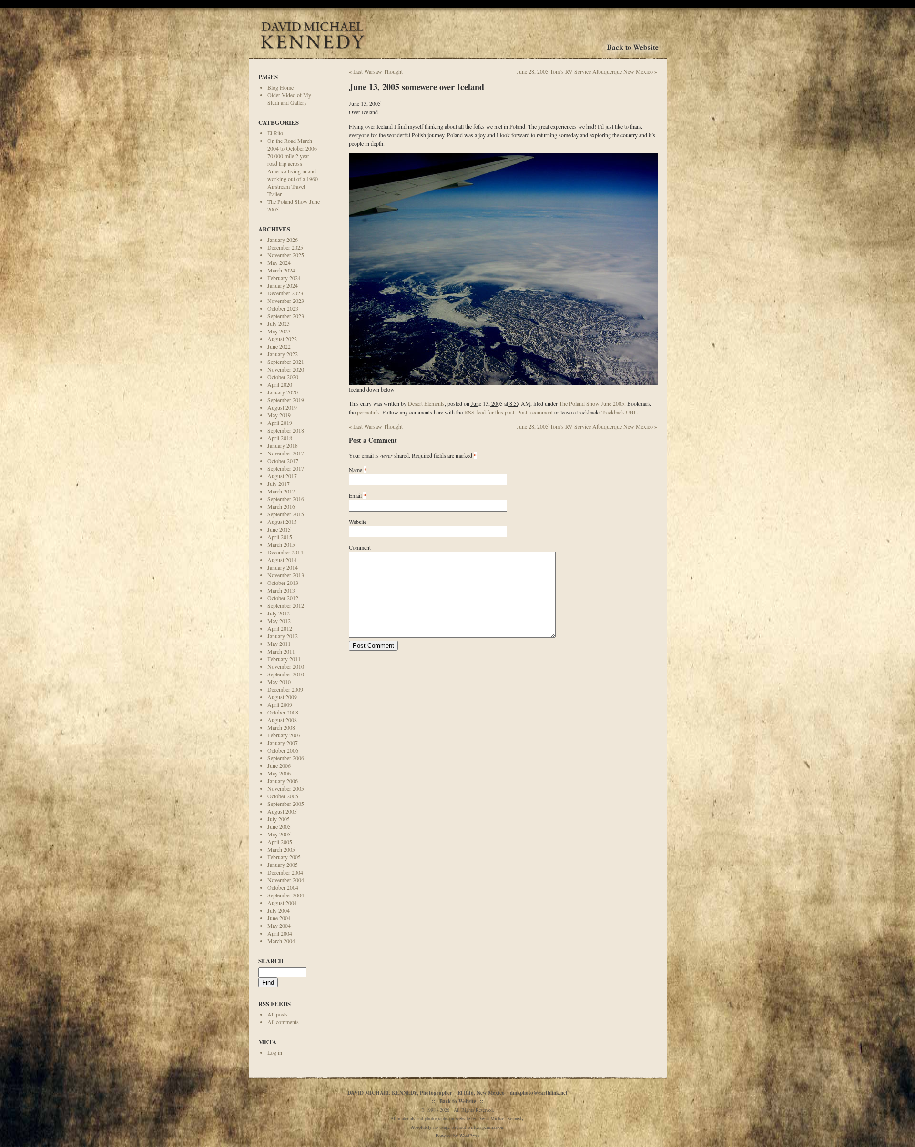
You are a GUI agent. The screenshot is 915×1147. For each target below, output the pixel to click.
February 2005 (284, 857)
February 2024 (284, 278)
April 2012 (279, 628)
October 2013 (282, 582)
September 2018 (285, 430)
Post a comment (535, 412)
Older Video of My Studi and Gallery (289, 98)
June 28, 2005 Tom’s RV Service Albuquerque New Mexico (587, 71)
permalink (368, 412)
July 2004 (278, 910)
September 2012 (285, 605)
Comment (360, 547)
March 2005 (281, 849)
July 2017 (278, 483)
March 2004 (281, 941)
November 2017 (285, 453)
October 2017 (282, 460)
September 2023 (285, 316)
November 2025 (285, 255)
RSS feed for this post (489, 412)
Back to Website (457, 1101)
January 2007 (282, 742)
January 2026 (282, 239)
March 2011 (281, 651)
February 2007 (284, 735)
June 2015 (279, 529)
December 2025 (285, 247)
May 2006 (279, 773)
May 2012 (279, 620)
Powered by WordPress (457, 1135)
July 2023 (278, 323)
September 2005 (285, 803)
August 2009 (282, 697)
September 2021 (285, 361)
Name (355, 469)
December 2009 (285, 689)
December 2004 (285, 872)
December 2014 (285, 552)
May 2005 (279, 834)
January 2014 (282, 567)
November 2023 (285, 300)
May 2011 (279, 643)
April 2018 (279, 438)
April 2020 (279, 384)
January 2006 (282, 781)
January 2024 (282, 285)
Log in (274, 1052)
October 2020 (282, 377)
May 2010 (279, 681)
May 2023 (279, 331)
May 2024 (279, 262)
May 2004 (279, 925)
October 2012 (282, 598)
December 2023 (285, 293)
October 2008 (282, 712)
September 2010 (285, 674)
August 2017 (282, 476)
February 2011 (284, 659)
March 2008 (281, 727)
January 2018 (282, 445)
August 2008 (282, 720)
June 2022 (279, 346)
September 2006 (285, 758)
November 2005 (285, 788)
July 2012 (278, 613)
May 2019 (279, 415)
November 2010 (285, 666)
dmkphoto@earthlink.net (539, 1093)
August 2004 (282, 902)
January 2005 (282, 864)
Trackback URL (619, 412)
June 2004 (279, 918)
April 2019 (279, 422)
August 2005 (282, 811)
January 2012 (282, 636)
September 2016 (285, 499)
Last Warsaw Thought (376, 71)
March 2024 (281, 270)
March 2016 (281, 506)
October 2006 (282, 750)
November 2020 (285, 369)
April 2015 (279, 537)
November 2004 (285, 880)
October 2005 (282, 796)
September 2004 (285, 895)
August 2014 (282, 559)
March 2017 (281, 491)
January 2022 (282, 354)
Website (357, 521)
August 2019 (282, 407)
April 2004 (279, 933)
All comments (283, 1022)
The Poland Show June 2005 (591, 403)
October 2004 (282, 887)
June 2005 (279, 826)
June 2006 (279, 765)
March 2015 (281, 544)
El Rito (275, 133)
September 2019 (285, 399)
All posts (277, 1014)
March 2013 (281, 590)
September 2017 (285, 468)
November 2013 (285, 575)
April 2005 (279, 841)
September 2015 (285, 514)
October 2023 (282, 308)
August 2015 (282, 521)
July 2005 (278, 819)
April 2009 (279, 704)
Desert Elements (426, 403)
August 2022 (282, 338)
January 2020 (282, 392)
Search (271, 960)
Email (355, 495)
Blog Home (280, 87)
